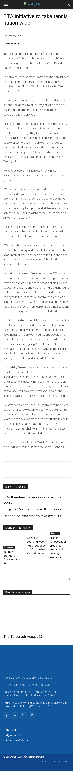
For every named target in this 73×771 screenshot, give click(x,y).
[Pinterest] (22, 470)
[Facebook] (6, 470)
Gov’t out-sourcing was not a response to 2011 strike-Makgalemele (36, 545)
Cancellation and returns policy (56, 761)
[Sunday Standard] (36, 4)
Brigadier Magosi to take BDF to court (33, 509)
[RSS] (23, 715)
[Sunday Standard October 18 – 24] (13, 542)
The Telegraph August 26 (23, 637)
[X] (14, 470)
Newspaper (9, 547)
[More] (53, 470)
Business (55, 533)
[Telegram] (45, 470)
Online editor (13, 43)
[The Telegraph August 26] (36, 615)
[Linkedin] (38, 470)
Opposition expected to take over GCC (32, 516)
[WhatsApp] (30, 470)
